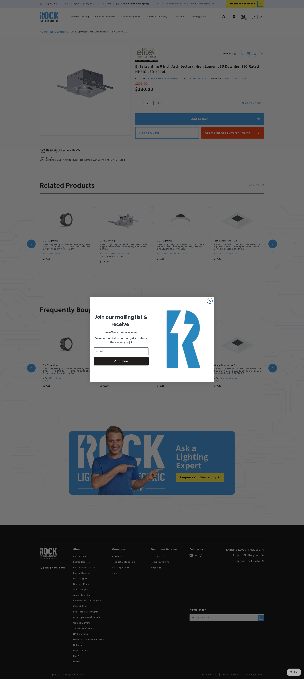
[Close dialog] (209, 301)
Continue (121, 361)
